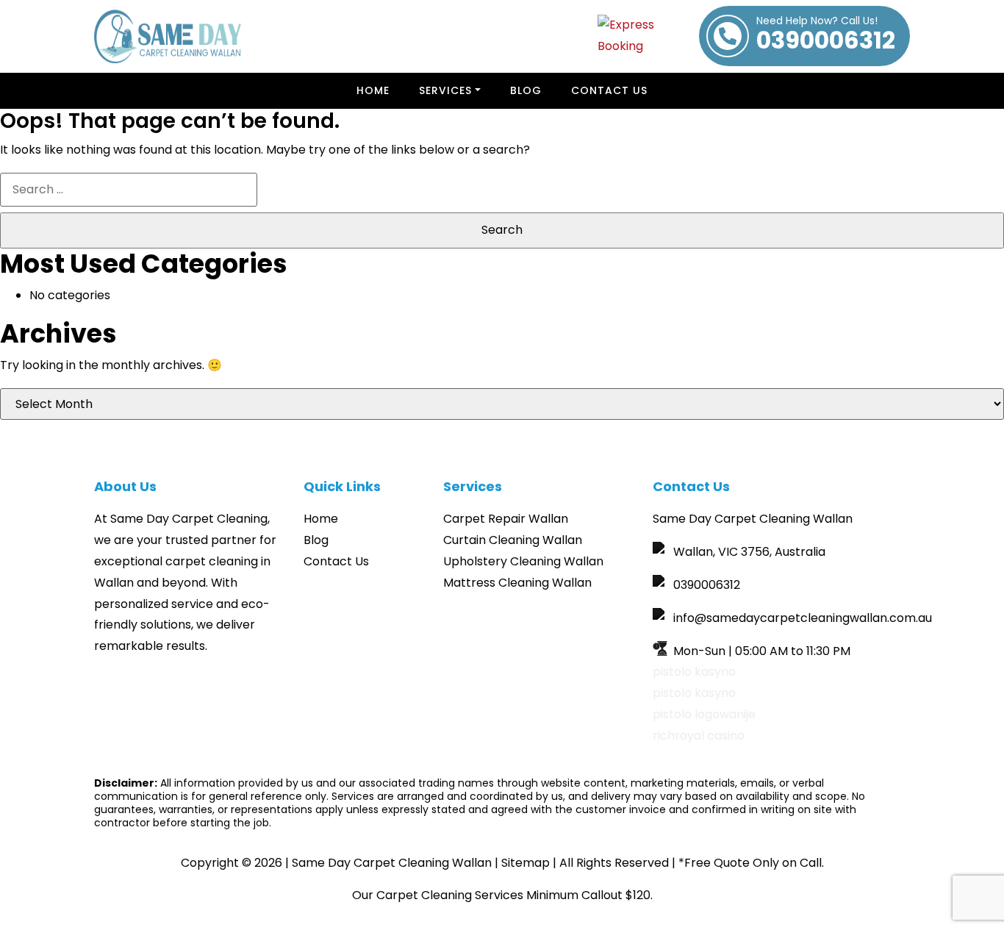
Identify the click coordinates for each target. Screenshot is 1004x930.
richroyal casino (699, 735)
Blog (526, 90)
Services (445, 90)
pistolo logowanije (704, 714)
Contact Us (609, 90)
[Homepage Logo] (167, 36)
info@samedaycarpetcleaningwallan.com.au (802, 617)
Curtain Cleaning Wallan (512, 540)
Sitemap (525, 862)
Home (373, 90)
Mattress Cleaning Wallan (517, 582)
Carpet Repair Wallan (505, 518)
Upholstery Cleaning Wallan (523, 561)
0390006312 (825, 36)
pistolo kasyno (694, 671)
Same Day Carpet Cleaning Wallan (392, 862)
